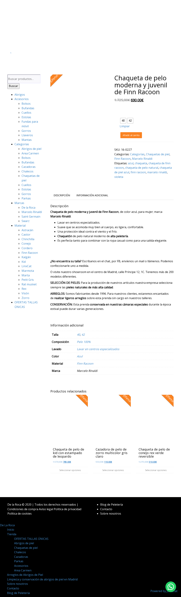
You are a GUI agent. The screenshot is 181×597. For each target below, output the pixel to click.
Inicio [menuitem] (10, 530)
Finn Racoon (30, 253)
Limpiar (125, 126)
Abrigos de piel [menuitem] (24, 543)
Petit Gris (28, 280)
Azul (80, 356)
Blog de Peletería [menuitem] (18, 593)
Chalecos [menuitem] (20, 552)
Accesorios (21, 99)
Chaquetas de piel (158, 154)
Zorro (25, 298)
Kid (24, 262)
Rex (24, 289)
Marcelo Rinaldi (32, 212)
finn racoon (138, 172)
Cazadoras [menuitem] (21, 557)
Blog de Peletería (111, 504)
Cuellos (26, 113)
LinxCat (26, 266)
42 (83, 335)
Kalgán (26, 257)
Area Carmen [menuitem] (22, 570)
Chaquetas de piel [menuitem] (26, 548)
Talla (123, 115)
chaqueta (141, 163)
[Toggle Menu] (90, 60)
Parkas (26, 198)
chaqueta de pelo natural (141, 168)
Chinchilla (28, 239)
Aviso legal (46, 509)
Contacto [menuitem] (13, 588)
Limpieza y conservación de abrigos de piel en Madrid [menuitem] (42, 579)
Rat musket (29, 284)
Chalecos (27, 171)
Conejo (26, 243)
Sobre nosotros (110, 513)
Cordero (27, 248)
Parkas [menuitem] (18, 561)
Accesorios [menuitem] (21, 566)
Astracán (27, 230)
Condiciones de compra (22, 509)
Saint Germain (31, 216)
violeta (118, 177)
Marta (26, 275)
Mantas (27, 140)
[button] (170, 586)
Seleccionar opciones (70, 470)
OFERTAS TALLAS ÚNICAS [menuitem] (31, 539)
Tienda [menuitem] (11, 534)
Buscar (13, 86)
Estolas (26, 117)
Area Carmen (30, 153)
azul (130, 163)
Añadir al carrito (131, 135)
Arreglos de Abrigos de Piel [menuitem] (25, 575)
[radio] (123, 120)
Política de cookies (19, 513)
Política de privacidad (67, 509)
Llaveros (27, 135)
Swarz (26, 221)
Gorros (26, 131)
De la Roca (28, 207)
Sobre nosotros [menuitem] (17, 584)
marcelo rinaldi (157, 172)
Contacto (106, 509)
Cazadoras (29, 167)
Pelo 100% (83, 342)
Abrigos (19, 95)
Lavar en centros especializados (98, 349)
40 (78, 335)
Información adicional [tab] (92, 195)
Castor (26, 234)
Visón (25, 293)
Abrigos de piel (31, 149)
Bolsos (26, 104)
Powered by (163, 591)
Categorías (21, 144)
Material (20, 225)
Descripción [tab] (62, 195)
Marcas (19, 203)
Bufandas (28, 108)
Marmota (28, 271)
